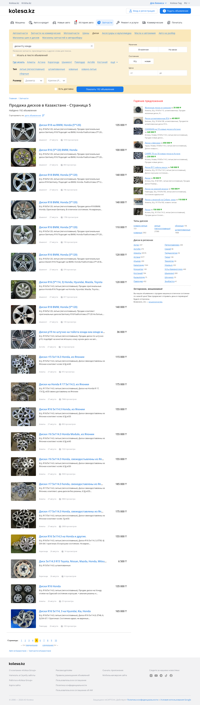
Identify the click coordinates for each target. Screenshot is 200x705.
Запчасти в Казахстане (40, 650)
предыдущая (32, 645)
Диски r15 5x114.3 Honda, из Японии (61, 357)
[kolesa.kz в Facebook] (171, 675)
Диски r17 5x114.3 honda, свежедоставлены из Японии (73, 484)
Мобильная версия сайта (114, 675)
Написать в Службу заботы (22, 675)
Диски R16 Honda (50, 586)
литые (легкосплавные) (162, 227)
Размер (17, 80)
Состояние (134, 56)
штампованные (182, 229)
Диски (147, 178)
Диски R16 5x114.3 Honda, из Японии (62, 409)
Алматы (137, 253)
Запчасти (23, 98)
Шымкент (169, 273)
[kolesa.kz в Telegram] (161, 675)
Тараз (167, 257)
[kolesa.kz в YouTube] (156, 675)
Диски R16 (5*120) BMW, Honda (58, 150)
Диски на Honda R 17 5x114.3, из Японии (64, 384)
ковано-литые (140, 225)
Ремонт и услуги (129, 22)
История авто (86, 22)
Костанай (138, 273)
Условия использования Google (175, 699)
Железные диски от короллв (158, 107)
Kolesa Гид (176, 3)
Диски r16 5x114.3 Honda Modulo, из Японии (66, 434)
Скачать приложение (112, 670)
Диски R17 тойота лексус (156, 167)
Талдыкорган (171, 253)
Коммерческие (155, 22)
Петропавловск (172, 244)
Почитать (177, 22)
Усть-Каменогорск (174, 269)
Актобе (137, 248)
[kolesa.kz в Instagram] (151, 675)
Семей (168, 248)
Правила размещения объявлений (73, 675)
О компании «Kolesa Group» (22, 670)
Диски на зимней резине (156, 188)
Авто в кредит (41, 22)
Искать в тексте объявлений (32, 55)
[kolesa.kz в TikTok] (166, 675)
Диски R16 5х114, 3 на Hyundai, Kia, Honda (65, 611)
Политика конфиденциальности (71, 685)
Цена (131, 68)
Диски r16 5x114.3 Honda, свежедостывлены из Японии (73, 459)
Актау (136, 244)
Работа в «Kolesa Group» (20, 680)
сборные (179, 225)
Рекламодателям (64, 670)
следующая (48, 645)
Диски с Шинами (152, 142)
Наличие (133, 44)
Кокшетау (138, 269)
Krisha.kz (26, 3)
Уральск (169, 265)
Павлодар (138, 281)
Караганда (139, 265)
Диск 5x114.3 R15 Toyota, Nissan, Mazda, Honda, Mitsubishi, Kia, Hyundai (82, 561)
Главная (13, 98)
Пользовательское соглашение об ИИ (74, 690)
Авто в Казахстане (18, 650)
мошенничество (155, 302)
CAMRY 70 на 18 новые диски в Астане (162, 153)
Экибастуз (170, 281)
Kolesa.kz (14, 3)
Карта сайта (14, 685)
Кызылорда (139, 277)
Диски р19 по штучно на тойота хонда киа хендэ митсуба (75, 332)
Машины (20, 22)
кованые (138, 232)
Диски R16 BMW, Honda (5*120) (58, 227)
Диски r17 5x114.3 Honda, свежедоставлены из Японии (73, 511)
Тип (15, 69)
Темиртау (169, 261)
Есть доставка (66, 89)
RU (185, 3)
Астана (137, 257)
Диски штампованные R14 (157, 118)
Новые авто (64, 22)
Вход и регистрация (144, 10)
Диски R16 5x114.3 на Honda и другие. (62, 536)
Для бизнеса (157, 3)
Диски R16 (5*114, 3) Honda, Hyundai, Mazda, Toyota (70, 282)
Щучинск (169, 277)
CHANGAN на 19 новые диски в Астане (163, 129)
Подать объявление (177, 10)
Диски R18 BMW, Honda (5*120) (58, 175)
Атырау (137, 261)
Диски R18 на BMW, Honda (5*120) (60, 125)
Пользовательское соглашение (71, 680)
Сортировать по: (16, 115)
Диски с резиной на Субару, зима (160, 199)
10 (56, 640)
